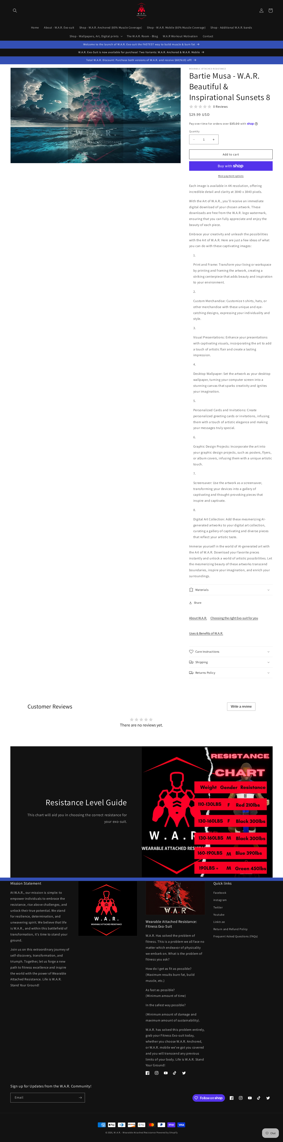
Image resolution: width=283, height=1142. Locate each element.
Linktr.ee (219, 922)
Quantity (194, 131)
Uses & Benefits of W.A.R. (206, 633)
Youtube (219, 914)
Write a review (241, 706)
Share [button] (198, 602)
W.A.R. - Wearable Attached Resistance (135, 1132)
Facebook (219, 893)
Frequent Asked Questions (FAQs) (235, 936)
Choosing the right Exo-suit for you (234, 618)
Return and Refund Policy (230, 929)
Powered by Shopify (167, 1132)
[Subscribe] (80, 1098)
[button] (14, 10)
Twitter (218, 907)
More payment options (231, 175)
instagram (220, 900)
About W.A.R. (198, 618)
